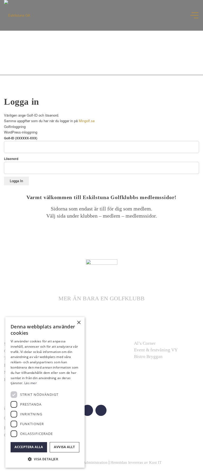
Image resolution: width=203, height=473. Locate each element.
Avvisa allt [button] (64, 447)
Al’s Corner (145, 343)
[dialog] (45, 392)
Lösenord (11, 159)
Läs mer (30, 383)
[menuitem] (192, 15)
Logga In (16, 181)
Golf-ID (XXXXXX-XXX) (20, 138)
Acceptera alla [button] (29, 447)
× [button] (79, 323)
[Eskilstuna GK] (17, 15)
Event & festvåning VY (156, 349)
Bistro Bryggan (148, 356)
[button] (45, 459)
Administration (95, 462)
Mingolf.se (87, 120)
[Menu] (195, 15)
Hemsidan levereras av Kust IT (136, 462)
